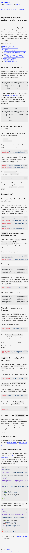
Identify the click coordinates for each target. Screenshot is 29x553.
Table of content (6, 43)
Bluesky (11, 551)
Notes (8, 9)
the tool (14, 455)
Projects (13, 9)
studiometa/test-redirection (10, 61)
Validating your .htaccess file (9, 58)
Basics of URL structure (8, 46)
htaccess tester (11, 442)
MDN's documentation (12, 95)
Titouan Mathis (5, 2)
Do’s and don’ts (6, 49)
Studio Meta (9, 4)
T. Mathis (7, 549)
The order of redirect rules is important (13, 55)
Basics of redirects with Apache (10, 47)
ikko (17, 4)
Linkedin (18, 551)
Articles (3, 9)
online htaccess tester (9, 59)
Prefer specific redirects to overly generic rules (15, 50)
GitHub (3, 551)
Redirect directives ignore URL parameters (14, 56)
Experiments (20, 9)
